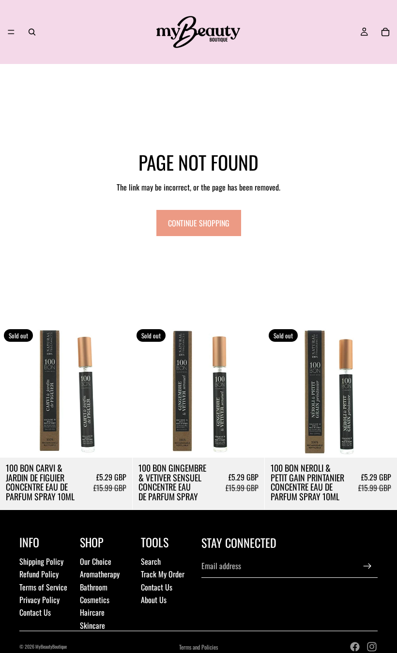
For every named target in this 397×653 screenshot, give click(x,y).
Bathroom (93, 587)
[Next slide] (117, 391)
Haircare (92, 612)
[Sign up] (367, 566)
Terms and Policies (198, 647)
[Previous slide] (14, 391)
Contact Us (35, 612)
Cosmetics (94, 599)
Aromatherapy (100, 574)
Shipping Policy (41, 561)
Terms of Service (43, 587)
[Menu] (11, 32)
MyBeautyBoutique (51, 646)
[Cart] (385, 32)
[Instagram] (372, 647)
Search (151, 561)
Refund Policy (39, 574)
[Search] (32, 32)
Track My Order (162, 574)
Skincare (92, 625)
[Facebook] (355, 647)
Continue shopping (198, 223)
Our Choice (95, 561)
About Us (154, 599)
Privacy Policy (39, 599)
